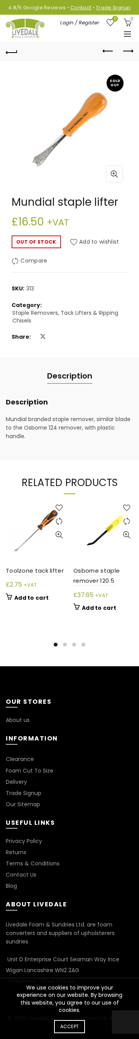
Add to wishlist (99, 242)
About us (18, 720)
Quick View (59, 535)
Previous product (108, 51)
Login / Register (79, 22)
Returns (16, 852)
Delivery (16, 782)
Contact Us (21, 875)
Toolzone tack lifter (35, 570)
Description (69, 375)
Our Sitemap (23, 804)
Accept (69, 1026)
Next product (127, 51)
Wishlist (115, 19)
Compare (33, 261)
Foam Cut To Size (29, 771)
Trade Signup (113, 7)
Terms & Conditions (32, 863)
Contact (80, 7)
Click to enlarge (114, 174)
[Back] (11, 51)
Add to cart (31, 597)
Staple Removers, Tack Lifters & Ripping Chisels (65, 316)
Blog (11, 886)
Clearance (20, 759)
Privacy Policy (24, 841)
